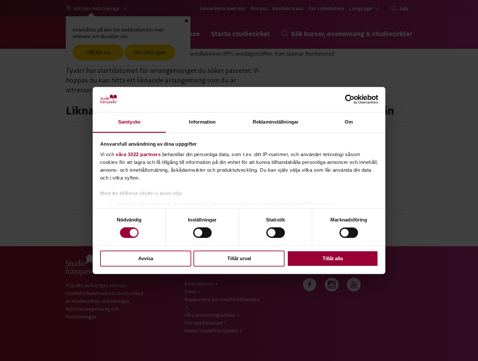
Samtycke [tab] (129, 122)
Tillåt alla (333, 258)
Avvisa (145, 258)
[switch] (202, 233)
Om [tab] (349, 122)
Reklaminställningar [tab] (276, 122)
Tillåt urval (239, 258)
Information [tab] (202, 122)
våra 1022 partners (138, 154)
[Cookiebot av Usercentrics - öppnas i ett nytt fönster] (349, 99)
